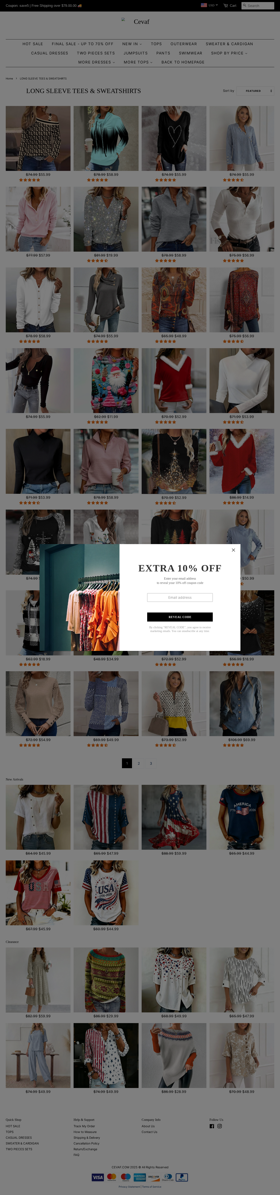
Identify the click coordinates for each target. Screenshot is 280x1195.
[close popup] (233, 550)
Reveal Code (180, 617)
